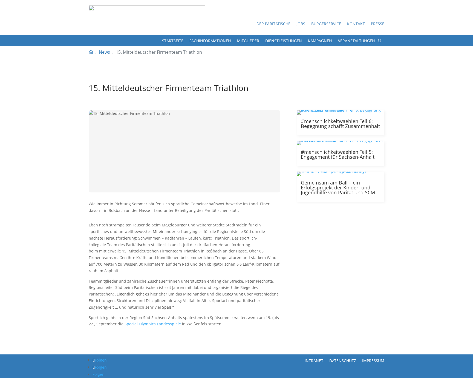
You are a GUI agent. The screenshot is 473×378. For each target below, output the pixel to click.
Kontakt (356, 24)
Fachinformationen (210, 41)
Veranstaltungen (356, 41)
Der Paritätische (273, 24)
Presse (377, 24)
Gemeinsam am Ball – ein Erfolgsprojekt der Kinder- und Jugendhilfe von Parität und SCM (338, 187)
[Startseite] (91, 52)
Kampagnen (320, 41)
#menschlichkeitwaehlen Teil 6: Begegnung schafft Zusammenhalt (340, 123)
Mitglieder (248, 41)
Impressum (373, 360)
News (104, 52)
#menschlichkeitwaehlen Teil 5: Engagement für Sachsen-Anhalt (337, 154)
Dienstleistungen (283, 41)
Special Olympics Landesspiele (153, 323)
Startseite (172, 41)
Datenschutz (342, 360)
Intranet (314, 360)
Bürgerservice (326, 24)
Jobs (300, 24)
